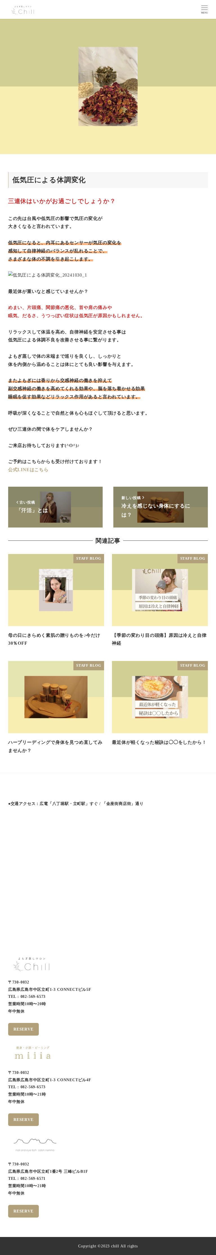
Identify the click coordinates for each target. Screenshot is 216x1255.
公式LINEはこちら (28, 469)
